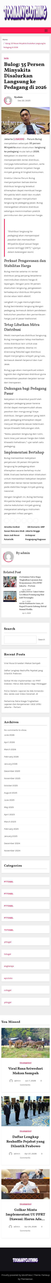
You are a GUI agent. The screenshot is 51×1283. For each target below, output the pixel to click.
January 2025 (10, 836)
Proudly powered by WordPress (17, 1275)
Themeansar (27, 1279)
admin (20, 97)
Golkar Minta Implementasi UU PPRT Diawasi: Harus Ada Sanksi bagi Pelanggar (25, 1216)
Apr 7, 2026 (26, 601)
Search (9, 629)
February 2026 (11, 756)
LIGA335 (19, 139)
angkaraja (9, 966)
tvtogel (7, 954)
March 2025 (10, 821)
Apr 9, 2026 (26, 590)
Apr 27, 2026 (31, 1153)
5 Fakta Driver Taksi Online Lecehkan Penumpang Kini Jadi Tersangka (31, 595)
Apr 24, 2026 (30, 1226)
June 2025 (9, 800)
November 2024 (12, 850)
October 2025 (11, 785)
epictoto (8, 978)
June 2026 (9, 735)
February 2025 (11, 829)
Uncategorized (25, 1063)
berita (6, 58)
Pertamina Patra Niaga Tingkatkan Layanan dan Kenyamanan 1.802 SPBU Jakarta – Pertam (22, 704)
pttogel (7, 942)
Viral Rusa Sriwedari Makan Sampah (22, 663)
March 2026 (10, 749)
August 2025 (10, 792)
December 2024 (12, 843)
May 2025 (9, 807)
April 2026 (9, 742)
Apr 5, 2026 (26, 613)
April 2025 (9, 814)
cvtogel (7, 990)
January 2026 (10, 764)
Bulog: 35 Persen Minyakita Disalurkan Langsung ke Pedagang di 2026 (25, 76)
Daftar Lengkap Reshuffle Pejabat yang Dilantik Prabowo (25, 1142)
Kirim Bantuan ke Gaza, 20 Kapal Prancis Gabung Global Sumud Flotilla (32, 606)
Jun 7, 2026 (30, 1080)
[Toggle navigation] (46, 30)
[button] (3, 30)
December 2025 (12, 771)
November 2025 (12, 778)
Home (5, 40)
